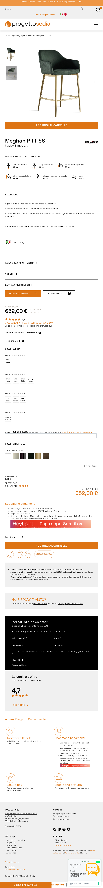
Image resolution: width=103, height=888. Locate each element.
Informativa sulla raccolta (51, 884)
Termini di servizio (72, 853)
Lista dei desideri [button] (54, 294)
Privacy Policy (61, 840)
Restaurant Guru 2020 (15, 870)
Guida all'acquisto (14, 848)
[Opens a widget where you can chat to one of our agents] (84, 872)
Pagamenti (11, 843)
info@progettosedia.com (64, 814)
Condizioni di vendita (15, 840)
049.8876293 (63, 816)
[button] (97, 9)
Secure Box (11, 850)
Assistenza (11, 853)
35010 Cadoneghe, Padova (17, 818)
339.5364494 (63, 819)
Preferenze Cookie (63, 845)
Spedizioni (11, 845)
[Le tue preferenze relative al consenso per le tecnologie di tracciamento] (98, 883)
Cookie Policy (60, 843)
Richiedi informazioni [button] (18, 294)
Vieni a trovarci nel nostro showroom (21, 814)
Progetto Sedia (12, 862)
